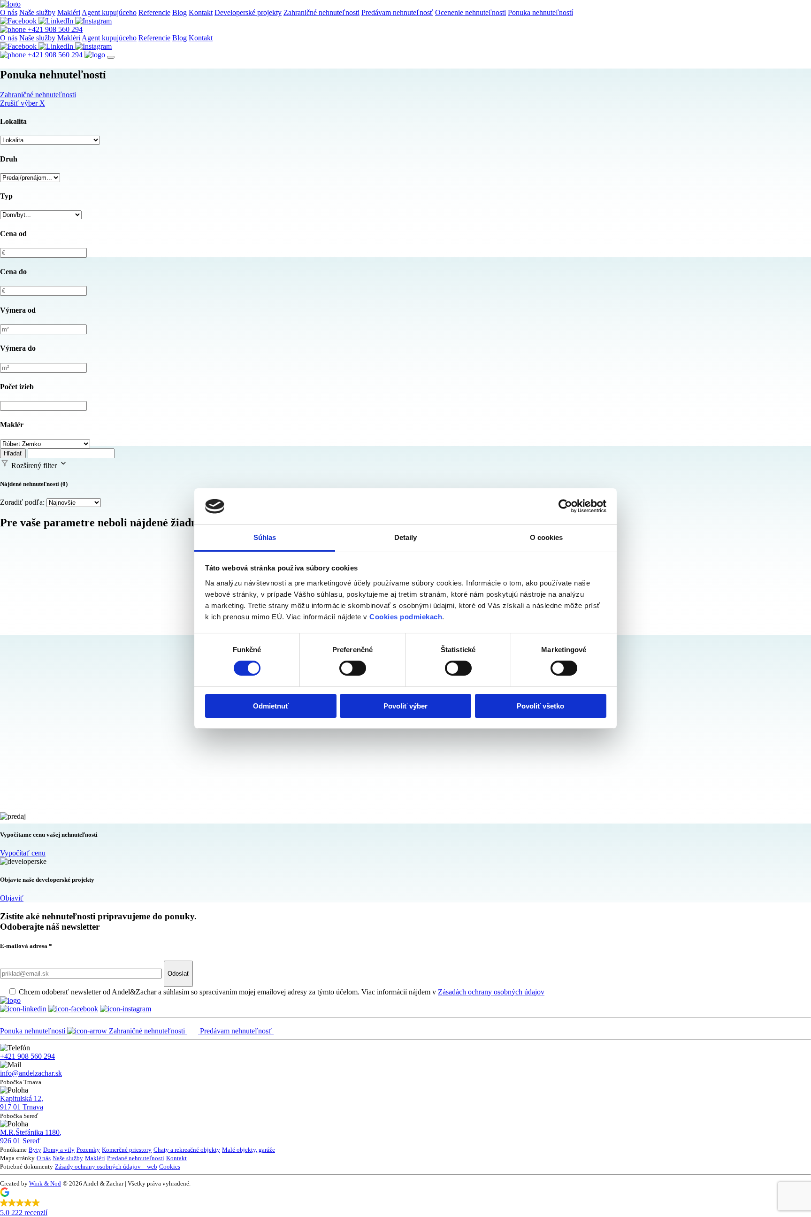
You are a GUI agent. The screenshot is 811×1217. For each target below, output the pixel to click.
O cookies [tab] (546, 537)
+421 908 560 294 (54, 29)
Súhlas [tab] (264, 537)
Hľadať (13, 453)
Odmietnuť (271, 706)
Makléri (68, 12)
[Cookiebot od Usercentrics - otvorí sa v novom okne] (565, 506)
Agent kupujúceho (109, 12)
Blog (179, 12)
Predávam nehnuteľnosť (397, 12)
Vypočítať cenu (23, 853)
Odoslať (178, 973)
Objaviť (11, 898)
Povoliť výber (405, 706)
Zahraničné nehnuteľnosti (321, 12)
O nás (8, 12)
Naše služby (37, 12)
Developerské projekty (248, 12)
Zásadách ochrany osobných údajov (491, 992)
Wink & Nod (45, 1183)
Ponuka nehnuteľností (540, 12)
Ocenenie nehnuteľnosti (470, 12)
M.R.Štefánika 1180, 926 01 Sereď (30, 1136)
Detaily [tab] (405, 537)
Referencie (154, 12)
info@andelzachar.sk (31, 1073)
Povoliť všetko (540, 706)
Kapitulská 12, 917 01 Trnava (21, 1102)
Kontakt (201, 12)
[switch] (352, 668)
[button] (405, 1203)
